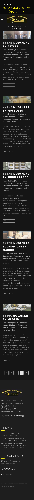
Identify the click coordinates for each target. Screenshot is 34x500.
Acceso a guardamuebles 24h (12, 443)
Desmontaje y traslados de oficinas (14, 441)
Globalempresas (11, 486)
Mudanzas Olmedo (10, 55)
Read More (9, 85)
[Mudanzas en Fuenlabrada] (17, 166)
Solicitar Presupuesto (11, 461)
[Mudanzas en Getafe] (17, 35)
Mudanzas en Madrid (21, 52)
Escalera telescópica (9, 436)
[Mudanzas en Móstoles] (17, 99)
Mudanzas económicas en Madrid (16, 247)
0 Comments (16, 57)
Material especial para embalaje (13, 438)
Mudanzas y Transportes (10, 433)
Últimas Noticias (7, 474)
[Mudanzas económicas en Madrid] (17, 235)
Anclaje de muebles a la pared (12, 448)
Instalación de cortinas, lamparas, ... (14, 445)
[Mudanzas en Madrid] (17, 307)
